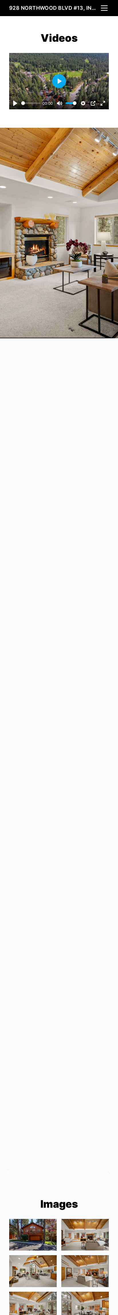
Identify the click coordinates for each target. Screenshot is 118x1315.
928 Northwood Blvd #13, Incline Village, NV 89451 (54, 8)
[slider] (30, 103)
